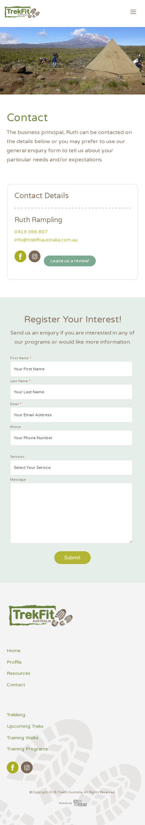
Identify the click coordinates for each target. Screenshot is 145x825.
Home (14, 651)
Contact (16, 685)
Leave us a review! (70, 261)
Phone (15, 427)
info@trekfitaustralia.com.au (46, 240)
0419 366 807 (31, 232)
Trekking (16, 715)
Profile (14, 662)
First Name (20, 358)
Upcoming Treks (25, 726)
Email (15, 404)
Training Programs (27, 749)
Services (17, 457)
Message (18, 480)
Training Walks (22, 738)
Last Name (20, 381)
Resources (18, 673)
